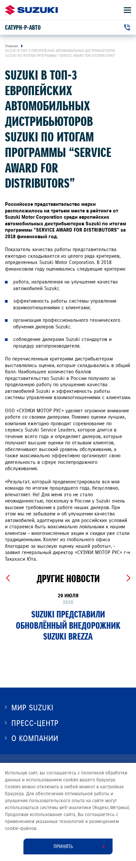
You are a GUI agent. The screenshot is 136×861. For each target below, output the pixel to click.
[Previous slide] (7, 578)
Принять (63, 846)
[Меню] (127, 10)
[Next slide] (128, 578)
